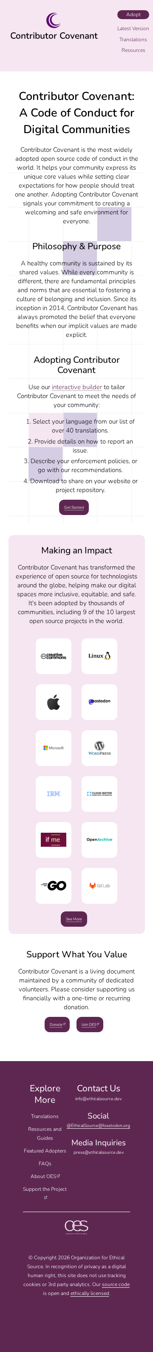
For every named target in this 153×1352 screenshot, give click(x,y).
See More (74, 919)
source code (116, 1284)
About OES (43, 1176)
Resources (133, 50)
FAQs (45, 1163)
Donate (56, 1024)
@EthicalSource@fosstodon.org (98, 1125)
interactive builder (77, 387)
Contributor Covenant (54, 36)
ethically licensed (90, 1293)
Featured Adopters (45, 1150)
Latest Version (133, 28)
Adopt (133, 14)
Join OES (89, 1024)
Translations (45, 1116)
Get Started (74, 507)
